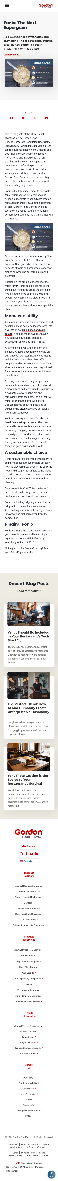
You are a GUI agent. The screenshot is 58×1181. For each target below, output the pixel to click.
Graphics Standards (28, 1110)
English (27, 861)
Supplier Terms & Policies (33, 1152)
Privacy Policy (15, 1155)
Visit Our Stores (29, 846)
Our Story (28, 1077)
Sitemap (45, 1155)
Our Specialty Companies (28, 978)
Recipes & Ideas (28, 1053)
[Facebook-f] (26, 853)
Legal (15, 1152)
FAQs (28, 1116)
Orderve (28, 984)
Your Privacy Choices (31, 1162)
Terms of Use (32, 1155)
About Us (13, 1144)
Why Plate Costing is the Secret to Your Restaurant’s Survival (28, 779)
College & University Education (28, 925)
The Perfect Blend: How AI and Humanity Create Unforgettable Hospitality (28, 708)
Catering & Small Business (28, 914)
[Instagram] (21, 853)
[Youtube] (31, 853)
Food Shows (28, 1037)
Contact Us (28, 1105)
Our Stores (28, 1088)
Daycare (28, 902)
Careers (28, 1099)
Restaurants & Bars (28, 891)
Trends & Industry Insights (28, 1047)
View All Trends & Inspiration (28, 1026)
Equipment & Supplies (28, 961)
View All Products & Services (28, 949)
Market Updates (28, 1031)
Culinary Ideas (11, 54)
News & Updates (28, 1094)
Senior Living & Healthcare (28, 897)
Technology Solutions (28, 990)
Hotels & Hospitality (28, 908)
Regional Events (28, 1042)
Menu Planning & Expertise (28, 995)
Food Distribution (28, 967)
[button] (11, 118)
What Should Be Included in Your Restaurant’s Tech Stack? (28, 636)
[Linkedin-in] (36, 853)
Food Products (28, 955)
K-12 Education (28, 919)
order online (21, 534)
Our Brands (28, 972)
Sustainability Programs (28, 1001)
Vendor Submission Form (22, 1147)
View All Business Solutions (28, 885)
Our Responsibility (28, 1083)
